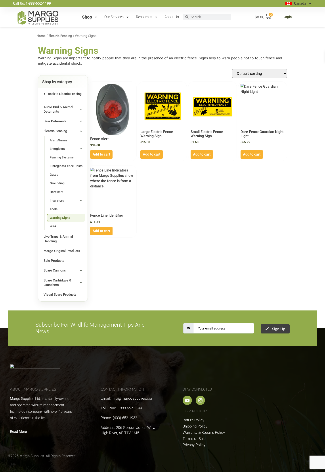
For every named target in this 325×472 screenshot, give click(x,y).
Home (41, 36)
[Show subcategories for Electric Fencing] (80, 131)
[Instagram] (200, 400)
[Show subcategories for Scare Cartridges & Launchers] (80, 283)
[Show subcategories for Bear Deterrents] (80, 121)
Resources (144, 17)
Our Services (114, 17)
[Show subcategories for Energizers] (80, 149)
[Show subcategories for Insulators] (80, 201)
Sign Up (278, 329)
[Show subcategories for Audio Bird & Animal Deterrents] (80, 109)
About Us (171, 17)
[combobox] (210, 17)
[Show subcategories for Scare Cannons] (80, 270)
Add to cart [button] (101, 154)
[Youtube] (187, 400)
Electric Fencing (60, 36)
